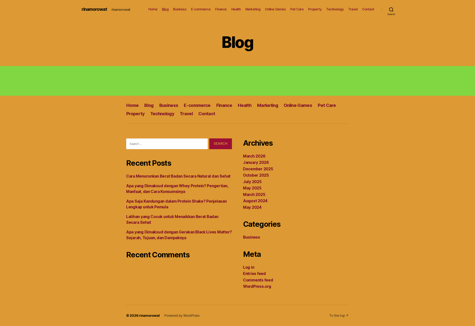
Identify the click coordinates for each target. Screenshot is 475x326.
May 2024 (252, 207)
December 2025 (258, 169)
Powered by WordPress (182, 315)
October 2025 (256, 175)
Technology (335, 9)
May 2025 (252, 188)
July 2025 (252, 181)
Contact (368, 9)
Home (152, 9)
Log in (248, 267)
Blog (165, 9)
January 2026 (256, 162)
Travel (353, 9)
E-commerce (201, 9)
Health (236, 9)
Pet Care (297, 9)
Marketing (253, 9)
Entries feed (254, 273)
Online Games (275, 9)
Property (315, 9)
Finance (221, 9)
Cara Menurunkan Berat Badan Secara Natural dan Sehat (178, 176)
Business (179, 9)
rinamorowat (94, 9)
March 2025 (254, 194)
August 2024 (255, 201)
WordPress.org (257, 286)
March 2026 (254, 156)
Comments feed (258, 280)
